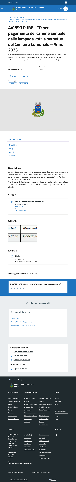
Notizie (57, 398)
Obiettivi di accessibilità (42, 448)
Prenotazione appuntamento (28, 439)
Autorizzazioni (28, 410)
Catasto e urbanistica (30, 413)
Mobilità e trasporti (44, 407)
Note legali (42, 455)
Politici (10, 410)
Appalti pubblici (28, 407)
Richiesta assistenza (29, 449)
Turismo (41, 422)
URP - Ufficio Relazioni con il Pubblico (12, 455)
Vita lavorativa (43, 425)
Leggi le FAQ (28, 435)
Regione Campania (13, 2)
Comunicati (58, 401)
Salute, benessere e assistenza (44, 411)
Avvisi (56, 404)
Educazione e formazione (28, 420)
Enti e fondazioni (13, 407)
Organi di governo (13, 398)
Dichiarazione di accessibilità (44, 442)
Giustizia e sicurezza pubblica (45, 399)
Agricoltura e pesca (29, 398)
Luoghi (57, 416)
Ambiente (26, 401)
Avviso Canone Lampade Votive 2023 (29, 201)
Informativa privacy (45, 452)
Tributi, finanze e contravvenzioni (44, 417)
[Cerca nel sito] (65, 8)
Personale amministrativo (12, 414)
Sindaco (18, 256)
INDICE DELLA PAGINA (15, 139)
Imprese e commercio (45, 404)
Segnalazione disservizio (27, 445)
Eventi (56, 419)
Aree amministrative (14, 401)
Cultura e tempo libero (30, 416)
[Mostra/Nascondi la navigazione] (2, 8)
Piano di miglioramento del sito (41, 472)
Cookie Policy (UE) (45, 458)
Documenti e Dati (13, 419)
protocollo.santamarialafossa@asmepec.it (20, 463)
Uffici (10, 404)
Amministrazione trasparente (44, 436)
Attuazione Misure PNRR (15, 472)
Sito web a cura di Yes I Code (19, 480)
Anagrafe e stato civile (30, 404)
